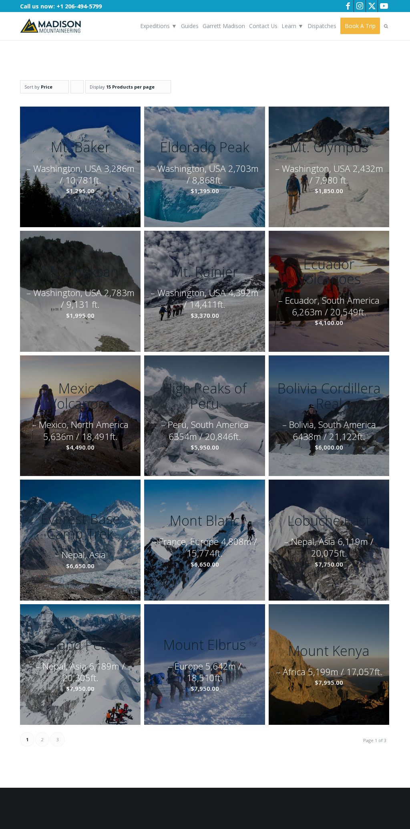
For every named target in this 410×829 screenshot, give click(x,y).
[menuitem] (158, 26)
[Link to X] (372, 6)
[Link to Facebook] (348, 6)
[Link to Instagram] (360, 6)
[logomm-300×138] (50, 26)
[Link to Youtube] (384, 6)
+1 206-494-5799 (79, 6)
